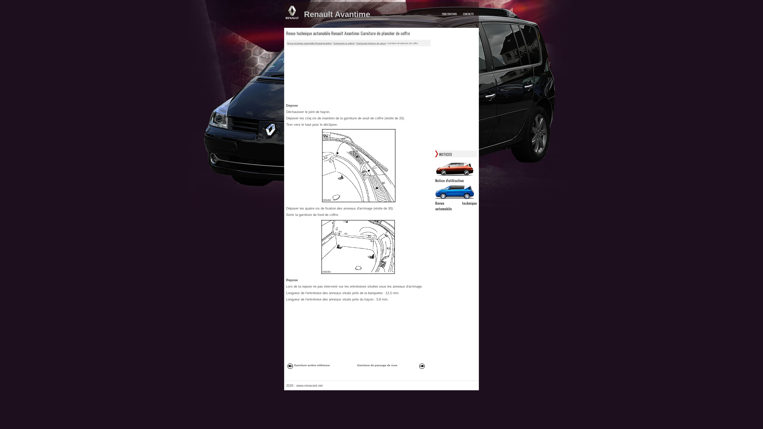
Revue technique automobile (456, 206)
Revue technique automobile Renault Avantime (309, 43)
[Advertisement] (358, 74)
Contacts (468, 14)
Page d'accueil (449, 14)
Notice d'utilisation (449, 180)
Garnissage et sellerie (343, 43)
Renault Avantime (337, 14)
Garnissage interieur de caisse (371, 43)
